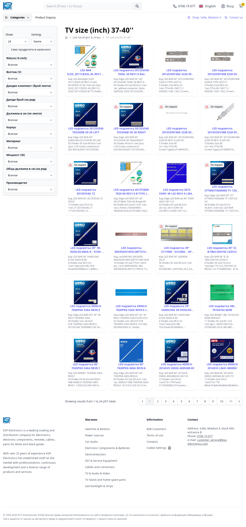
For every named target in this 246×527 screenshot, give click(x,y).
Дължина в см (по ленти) (24, 113)
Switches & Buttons (97, 429)
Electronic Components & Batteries (107, 448)
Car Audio (91, 441)
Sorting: (36, 34)
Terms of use (155, 435)
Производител (16, 183)
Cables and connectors (100, 467)
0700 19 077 (205, 436)
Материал (13, 141)
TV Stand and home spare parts (105, 479)
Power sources (94, 435)
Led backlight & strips (87, 37)
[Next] (239, 401)
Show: (9, 34)
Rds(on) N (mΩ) (16, 58)
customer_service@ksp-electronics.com (207, 442)
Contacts (152, 441)
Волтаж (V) (13, 72)
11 (231, 401)
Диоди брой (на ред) (20, 99)
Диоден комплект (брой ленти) (28, 86)
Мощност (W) (15, 155)
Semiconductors (95, 454)
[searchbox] (92, 6)
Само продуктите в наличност (31, 49)
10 (221, 401)
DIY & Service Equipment (101, 460)
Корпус (11, 127)
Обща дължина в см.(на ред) (26, 169)
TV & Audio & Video (97, 473)
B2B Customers (156, 429)
